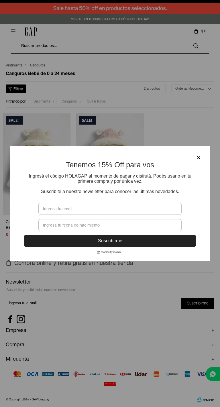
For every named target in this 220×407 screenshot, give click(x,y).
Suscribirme (110, 240)
